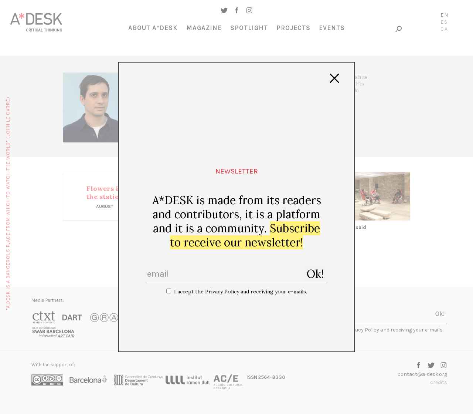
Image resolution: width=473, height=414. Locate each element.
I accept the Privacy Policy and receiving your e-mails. (240, 291)
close (334, 78)
